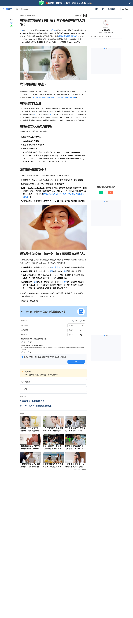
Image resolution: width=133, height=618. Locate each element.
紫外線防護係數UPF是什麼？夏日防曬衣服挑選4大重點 (54, 97)
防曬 (35, 282)
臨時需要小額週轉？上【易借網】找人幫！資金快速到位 (75, 447)
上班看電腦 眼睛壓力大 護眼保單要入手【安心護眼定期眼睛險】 (75, 465)
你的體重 (24, 334)
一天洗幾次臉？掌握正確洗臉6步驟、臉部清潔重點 (53, 429)
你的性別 (24, 320)
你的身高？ (24, 330)
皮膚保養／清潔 (31, 15)
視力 (35, 114)
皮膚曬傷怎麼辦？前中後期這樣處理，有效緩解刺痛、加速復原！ (30, 447)
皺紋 (49, 114)
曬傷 (21, 30)
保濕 (51, 271)
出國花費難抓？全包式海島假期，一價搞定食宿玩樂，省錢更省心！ (53, 465)
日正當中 (63, 282)
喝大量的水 (55, 267)
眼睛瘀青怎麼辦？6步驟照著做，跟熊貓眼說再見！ (30, 465)
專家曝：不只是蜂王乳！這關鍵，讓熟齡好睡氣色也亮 (30, 429)
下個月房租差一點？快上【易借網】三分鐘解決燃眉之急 (53, 447)
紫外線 (53, 30)
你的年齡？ (24, 325)
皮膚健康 (22, 15)
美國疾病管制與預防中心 (68, 36)
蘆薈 (65, 271)
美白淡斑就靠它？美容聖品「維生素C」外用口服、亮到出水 (75, 429)
